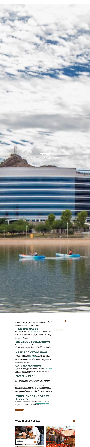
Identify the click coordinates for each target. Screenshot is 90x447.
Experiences (42, 1)
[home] (8, 1)
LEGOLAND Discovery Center (42, 403)
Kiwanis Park (40, 385)
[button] (35, 1)
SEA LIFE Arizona (45, 405)
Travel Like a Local (54, 1)
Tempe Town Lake (34, 331)
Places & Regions (36, 1)
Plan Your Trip (48, 1)
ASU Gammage (32, 356)
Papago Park (18, 378)
